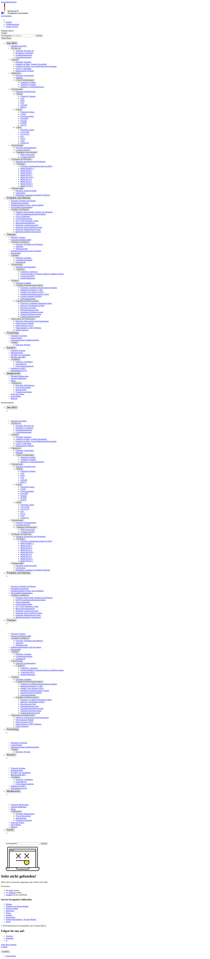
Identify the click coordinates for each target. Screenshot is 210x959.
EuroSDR (24, 118)
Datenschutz (10, 917)
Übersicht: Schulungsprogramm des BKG (36, 166)
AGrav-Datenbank (23, 216)
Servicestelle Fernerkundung (22, 207)
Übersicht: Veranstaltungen (26, 148)
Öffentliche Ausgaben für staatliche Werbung (33, 195)
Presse (13, 381)
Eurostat (23, 121)
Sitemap (9, 904)
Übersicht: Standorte (23, 62)
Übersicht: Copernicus (29, 272)
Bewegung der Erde (28, 308)
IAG (22, 136)
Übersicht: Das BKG (19, 46)
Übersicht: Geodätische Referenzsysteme (36, 303)
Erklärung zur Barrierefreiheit (17, 906)
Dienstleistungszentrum (20, 203)
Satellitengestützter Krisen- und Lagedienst (27, 205)
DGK (22, 101)
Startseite (12, 893)
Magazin (14, 398)
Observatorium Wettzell (25, 71)
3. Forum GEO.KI (23, 150)
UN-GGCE (24, 134)
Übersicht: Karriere (18, 350)
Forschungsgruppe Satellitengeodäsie (25, 340)
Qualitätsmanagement (24, 55)
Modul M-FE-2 (26, 173)
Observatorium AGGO (24, 326)
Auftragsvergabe (17, 188)
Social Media (16, 396)
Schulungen (21, 164)
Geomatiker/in (21, 364)
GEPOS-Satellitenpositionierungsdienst (31, 214)
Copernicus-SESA (27, 276)
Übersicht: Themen (18, 237)
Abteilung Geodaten (28, 85)
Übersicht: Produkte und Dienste (23, 201)
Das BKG (12, 43)
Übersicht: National (27, 96)
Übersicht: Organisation (25, 75)
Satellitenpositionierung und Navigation (26, 251)
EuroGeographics (27, 116)
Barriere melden (12, 908)
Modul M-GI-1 (26, 179)
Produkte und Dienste (18, 198)
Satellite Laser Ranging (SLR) (32, 292)
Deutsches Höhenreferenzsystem (28, 229)
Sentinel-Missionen (27, 278)
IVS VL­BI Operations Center (27, 221)
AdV (22, 98)
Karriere (11, 347)
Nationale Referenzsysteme (30, 314)
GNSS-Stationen (22, 330)
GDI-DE (23, 105)
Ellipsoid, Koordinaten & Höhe (32, 306)
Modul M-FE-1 (26, 171)
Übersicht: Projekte (23, 345)
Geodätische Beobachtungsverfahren (30, 285)
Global (19, 127)
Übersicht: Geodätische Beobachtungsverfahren (38, 288)
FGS (22, 103)
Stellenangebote (17, 353)
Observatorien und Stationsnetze (23, 319)
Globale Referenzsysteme (30, 316)
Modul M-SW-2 (26, 186)
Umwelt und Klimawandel (21, 240)
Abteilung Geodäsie (28, 82)
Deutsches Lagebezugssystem (27, 225)
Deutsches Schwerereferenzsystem (29, 227)
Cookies (4, 947)
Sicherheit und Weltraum (20, 242)
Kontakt (9, 895)
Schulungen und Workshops (21, 159)
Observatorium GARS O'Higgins (28, 328)
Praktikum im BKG (18, 368)
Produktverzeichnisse (24, 392)
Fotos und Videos (17, 394)
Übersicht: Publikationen (25, 385)
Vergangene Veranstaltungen (27, 152)
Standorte (15, 60)
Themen (11, 234)
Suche (11, 890)
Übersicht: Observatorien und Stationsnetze (32, 321)
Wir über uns (16, 48)
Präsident (19, 78)
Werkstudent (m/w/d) (19, 371)
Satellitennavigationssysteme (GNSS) (34, 294)
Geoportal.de (21, 262)
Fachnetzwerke (17, 89)
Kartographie (16, 253)
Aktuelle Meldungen (18, 378)
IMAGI (23, 107)
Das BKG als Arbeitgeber (21, 355)
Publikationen (16, 383)
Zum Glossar (11, 956)
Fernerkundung (17, 265)
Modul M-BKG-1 (27, 168)
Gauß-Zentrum (16, 338)
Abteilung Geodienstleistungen (32, 87)
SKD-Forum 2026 (27, 155)
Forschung (12, 332)
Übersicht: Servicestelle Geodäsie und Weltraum (34, 212)
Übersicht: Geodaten (23, 258)
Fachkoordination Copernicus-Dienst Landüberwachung (42, 274)
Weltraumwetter (22, 249)
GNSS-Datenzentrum (24, 219)
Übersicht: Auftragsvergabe (26, 191)
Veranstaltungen (17, 145)
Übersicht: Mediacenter (20, 376)
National (19, 94)
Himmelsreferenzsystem (29, 310)
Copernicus (20, 269)
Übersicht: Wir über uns (25, 51)
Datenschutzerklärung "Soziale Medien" (21, 919)
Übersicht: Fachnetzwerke (26, 91)
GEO (22, 141)
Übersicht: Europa (27, 112)
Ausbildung (15, 359)
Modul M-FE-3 (26, 175)
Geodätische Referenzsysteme (27, 301)
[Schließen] (7, 576)
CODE (23, 114)
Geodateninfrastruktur (24, 260)
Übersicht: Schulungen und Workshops (31, 161)
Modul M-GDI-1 (26, 177)
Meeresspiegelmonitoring (25, 223)
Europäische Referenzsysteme (31, 312)
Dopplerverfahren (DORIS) (31, 296)
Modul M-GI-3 (26, 182)
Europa (19, 110)
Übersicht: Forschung (19, 336)
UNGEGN (24, 143)
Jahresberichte (21, 390)
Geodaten (15, 255)
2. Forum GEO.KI (27, 157)
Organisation (16, 73)
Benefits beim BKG (18, 357)
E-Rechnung (20, 193)
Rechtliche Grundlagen (24, 53)
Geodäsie (15, 281)
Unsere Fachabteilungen (25, 80)
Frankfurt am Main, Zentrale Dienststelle (31, 64)
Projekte (15, 342)
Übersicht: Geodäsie (23, 283)
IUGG (22, 139)
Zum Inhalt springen (9, 2)
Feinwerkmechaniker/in (25, 366)
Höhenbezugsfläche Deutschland (28, 232)
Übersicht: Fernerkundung (26, 267)
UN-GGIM (24, 132)
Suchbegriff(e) (6, 35)
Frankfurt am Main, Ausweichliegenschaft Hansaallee (36, 66)
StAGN (23, 125)
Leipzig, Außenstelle (23, 69)
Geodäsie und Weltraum (20, 210)
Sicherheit (19, 246)
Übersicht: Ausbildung (24, 362)
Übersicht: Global (27, 130)
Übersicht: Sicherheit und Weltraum (29, 244)
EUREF (23, 123)
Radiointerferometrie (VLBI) (31, 290)
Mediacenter (13, 373)
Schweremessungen (28, 299)
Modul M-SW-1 (26, 184)
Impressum (10, 911)
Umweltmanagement (23, 57)
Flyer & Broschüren (23, 388)
